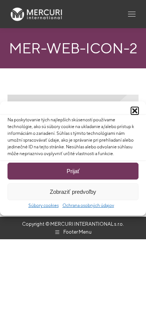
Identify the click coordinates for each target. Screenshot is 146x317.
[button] (135, 111)
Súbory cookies (43, 205)
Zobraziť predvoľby (73, 192)
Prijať (73, 171)
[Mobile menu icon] (132, 14)
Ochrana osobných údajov (88, 205)
